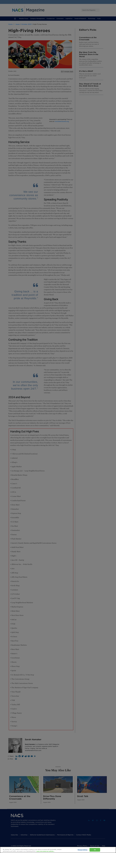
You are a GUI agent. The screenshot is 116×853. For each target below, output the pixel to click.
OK (95, 849)
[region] (58, 850)
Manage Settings (82, 849)
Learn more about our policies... (45, 851)
